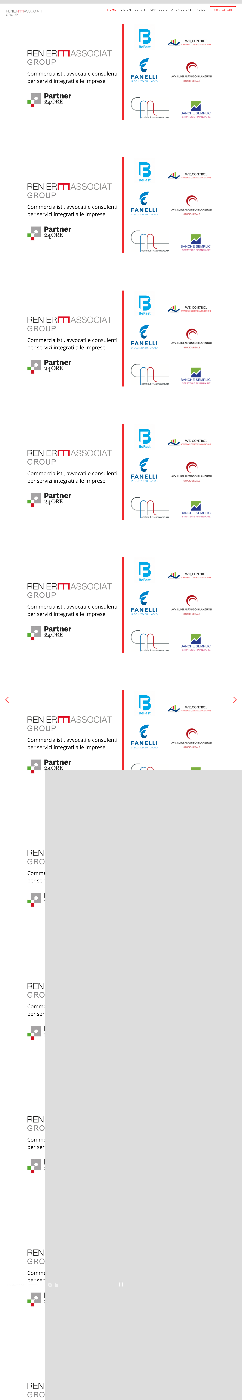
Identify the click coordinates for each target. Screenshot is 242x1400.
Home (111, 9)
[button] (7, 700)
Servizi (141, 9)
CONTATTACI (223, 10)
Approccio (159, 9)
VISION (126, 9)
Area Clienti (182, 9)
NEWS (201, 9)
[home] (23, 11)
